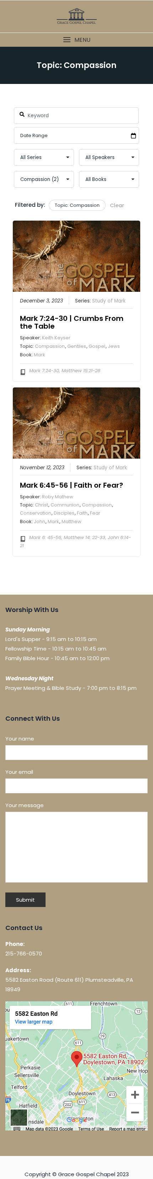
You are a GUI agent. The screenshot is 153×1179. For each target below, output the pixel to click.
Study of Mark (109, 300)
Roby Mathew (57, 496)
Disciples (64, 513)
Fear (95, 513)
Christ (41, 504)
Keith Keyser (56, 337)
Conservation (35, 513)
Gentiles (76, 346)
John (39, 521)
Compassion (50, 346)
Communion (65, 504)
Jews (114, 346)
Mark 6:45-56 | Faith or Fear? (71, 485)
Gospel (97, 346)
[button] (76, 39)
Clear (117, 205)
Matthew (71, 521)
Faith (82, 513)
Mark (39, 354)
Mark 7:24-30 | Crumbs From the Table (71, 322)
